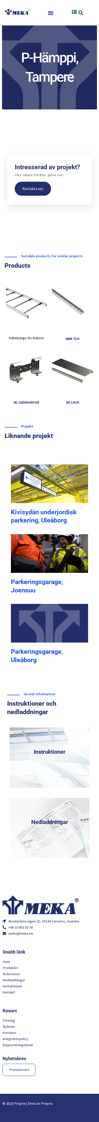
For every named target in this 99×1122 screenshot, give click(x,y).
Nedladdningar (49, 822)
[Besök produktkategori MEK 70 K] (72, 302)
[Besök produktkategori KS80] (26, 302)
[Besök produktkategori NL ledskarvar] (26, 368)
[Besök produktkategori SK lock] (72, 368)
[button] (50, 12)
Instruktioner (49, 752)
